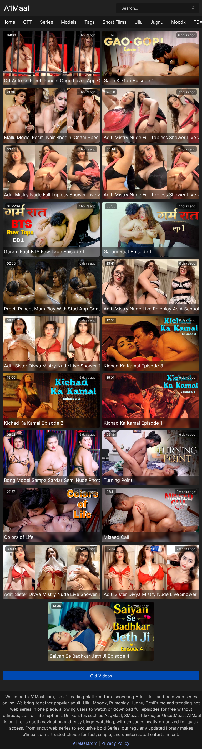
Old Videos (101, 675)
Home (9, 22)
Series (46, 22)
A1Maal (16, 8)
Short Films (115, 22)
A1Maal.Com (85, 743)
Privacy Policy (115, 743)
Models (69, 22)
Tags (89, 22)
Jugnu (156, 22)
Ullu (138, 22)
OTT (27, 22)
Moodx (178, 22)
